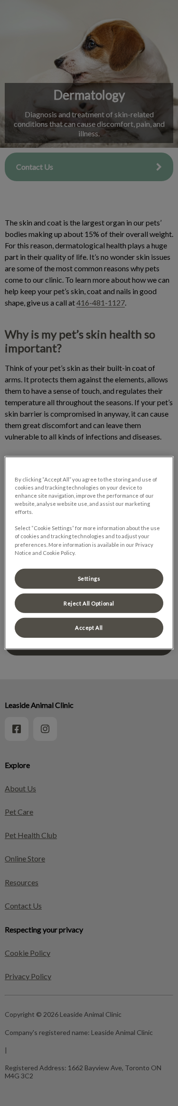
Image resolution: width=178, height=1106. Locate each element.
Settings (89, 578)
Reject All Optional (89, 603)
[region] (88, 553)
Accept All (89, 628)
